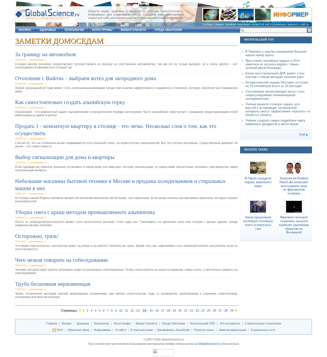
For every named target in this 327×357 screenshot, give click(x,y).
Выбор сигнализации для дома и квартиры (64, 156)
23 (197, 310)
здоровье (47, 30)
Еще (302, 134)
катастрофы (102, 30)
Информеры (102, 330)
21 (185, 310)
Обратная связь (78, 330)
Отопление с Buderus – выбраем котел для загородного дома (85, 78)
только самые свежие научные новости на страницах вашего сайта (256, 24)
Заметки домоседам (232, 330)
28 (226, 310)
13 (138, 310)
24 (203, 310)
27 (220, 310)
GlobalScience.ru (209, 344)
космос (25, 30)
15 (151, 310)
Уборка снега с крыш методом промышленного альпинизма (85, 211)
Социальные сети (263, 330)
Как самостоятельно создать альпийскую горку (70, 101)
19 (174, 310)
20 (180, 310)
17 (162, 310)
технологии (74, 30)
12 (132, 310)
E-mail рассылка (142, 330)
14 (144, 310)
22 (191, 310)
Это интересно (230, 323)
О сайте (120, 330)
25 (208, 310)
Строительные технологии (263, 323)
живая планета (133, 30)
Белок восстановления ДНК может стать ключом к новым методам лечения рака (275, 75)
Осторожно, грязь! (37, 235)
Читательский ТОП (202, 323)
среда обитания (168, 30)
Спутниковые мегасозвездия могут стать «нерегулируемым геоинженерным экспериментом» (275, 95)
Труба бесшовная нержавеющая (52, 283)
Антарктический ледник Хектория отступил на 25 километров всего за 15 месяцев (276, 84)
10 (121, 310)
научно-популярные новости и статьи (47, 18)
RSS (60, 330)
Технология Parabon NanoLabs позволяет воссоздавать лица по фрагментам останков (293, 185)
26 (214, 310)
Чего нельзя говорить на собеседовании (61, 259)
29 (231, 310)
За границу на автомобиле (45, 54)
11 (126, 310)
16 (157, 310)
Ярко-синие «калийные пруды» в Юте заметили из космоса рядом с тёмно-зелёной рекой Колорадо (272, 64)
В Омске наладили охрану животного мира (258, 182)
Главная (51, 323)
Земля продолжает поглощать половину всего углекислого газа (258, 223)
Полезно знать (204, 330)
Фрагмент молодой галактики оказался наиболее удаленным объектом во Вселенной (294, 224)
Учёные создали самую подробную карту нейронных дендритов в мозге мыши (275, 122)
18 (168, 310)
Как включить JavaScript (173, 330)
